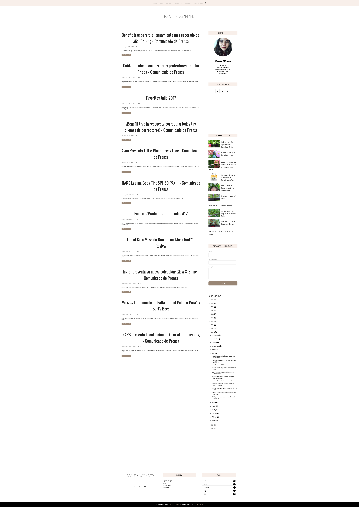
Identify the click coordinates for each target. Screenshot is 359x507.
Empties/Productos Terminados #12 (161, 213)
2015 (212, 428)
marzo (214, 413)
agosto (214, 349)
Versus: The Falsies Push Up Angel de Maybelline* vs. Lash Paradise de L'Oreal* (222, 166)
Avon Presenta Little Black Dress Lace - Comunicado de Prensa (161, 153)
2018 (212, 328)
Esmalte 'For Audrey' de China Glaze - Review (228, 153)
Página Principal (167, 481)
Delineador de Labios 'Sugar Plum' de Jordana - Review (229, 213)
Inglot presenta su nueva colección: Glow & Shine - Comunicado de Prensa (161, 274)
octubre (214, 342)
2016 (212, 425)
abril (213, 410)
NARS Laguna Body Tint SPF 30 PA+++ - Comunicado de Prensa (161, 186)
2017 (212, 332)
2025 (212, 303)
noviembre (215, 339)
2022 (212, 314)
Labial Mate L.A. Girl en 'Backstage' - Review (228, 222)
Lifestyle (178, 3)
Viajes (205, 494)
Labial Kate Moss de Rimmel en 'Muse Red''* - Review (161, 242)
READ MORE (126, 54)
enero (214, 420)
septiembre (215, 346)
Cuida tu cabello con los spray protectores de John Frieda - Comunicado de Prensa (161, 68)
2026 (212, 299)
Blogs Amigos (167, 485)
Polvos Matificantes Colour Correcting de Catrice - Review (227, 188)
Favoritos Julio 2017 (161, 98)
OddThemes (198, 504)
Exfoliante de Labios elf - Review (229, 197)
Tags (205, 491)
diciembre (215, 335)
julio (213, 353)
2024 (212, 307)
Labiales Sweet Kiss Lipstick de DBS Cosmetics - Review (227, 144)
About (161, 3)
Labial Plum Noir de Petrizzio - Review (220, 205)
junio (213, 402)
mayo (213, 406)
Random (188, 3)
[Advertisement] (222, 114)
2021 (212, 318)
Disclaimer (198, 3)
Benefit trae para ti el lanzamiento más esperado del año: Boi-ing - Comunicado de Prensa (161, 38)
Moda (205, 484)
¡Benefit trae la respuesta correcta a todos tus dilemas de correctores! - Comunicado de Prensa (160, 127)
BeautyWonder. (176, 504)
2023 (212, 310)
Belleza (169, 3)
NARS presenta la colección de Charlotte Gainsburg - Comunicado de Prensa (161, 337)
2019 (212, 325)
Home (155, 3)
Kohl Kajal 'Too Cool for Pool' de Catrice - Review (221, 232)
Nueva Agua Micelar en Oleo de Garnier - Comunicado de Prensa (228, 177)
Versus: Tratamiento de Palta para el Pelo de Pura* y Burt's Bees (161, 305)
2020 (212, 321)
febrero (214, 417)
